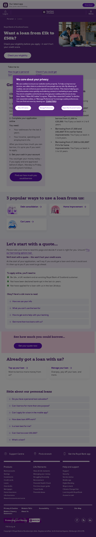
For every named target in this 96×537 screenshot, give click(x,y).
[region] (48, 95)
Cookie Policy (51, 101)
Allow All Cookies (23, 108)
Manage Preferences (46, 108)
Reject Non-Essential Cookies (72, 108)
